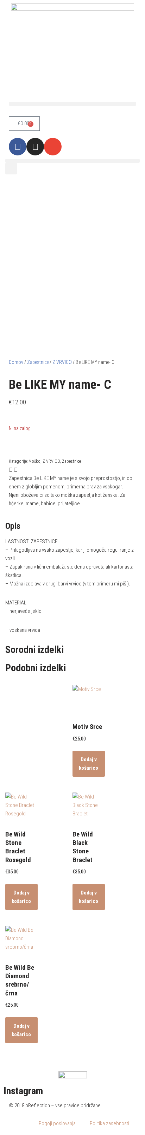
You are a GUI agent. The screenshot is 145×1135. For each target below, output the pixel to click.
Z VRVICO (62, 362)
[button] (72, 104)
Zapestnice (38, 362)
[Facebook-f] (17, 146)
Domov (16, 362)
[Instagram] (35, 146)
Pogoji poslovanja (57, 1123)
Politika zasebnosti (109, 1123)
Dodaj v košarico (88, 763)
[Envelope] (53, 146)
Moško (34, 461)
